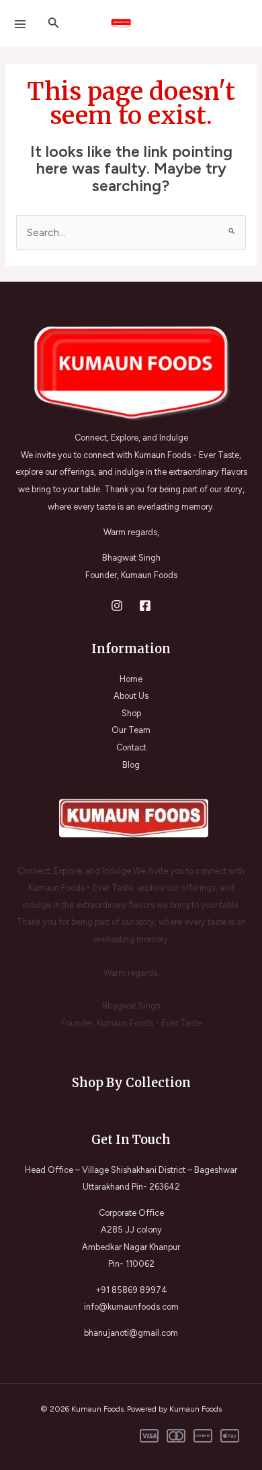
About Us (131, 696)
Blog (131, 765)
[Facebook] (145, 606)
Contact (131, 747)
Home (131, 679)
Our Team (131, 730)
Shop (131, 713)
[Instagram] (117, 606)
